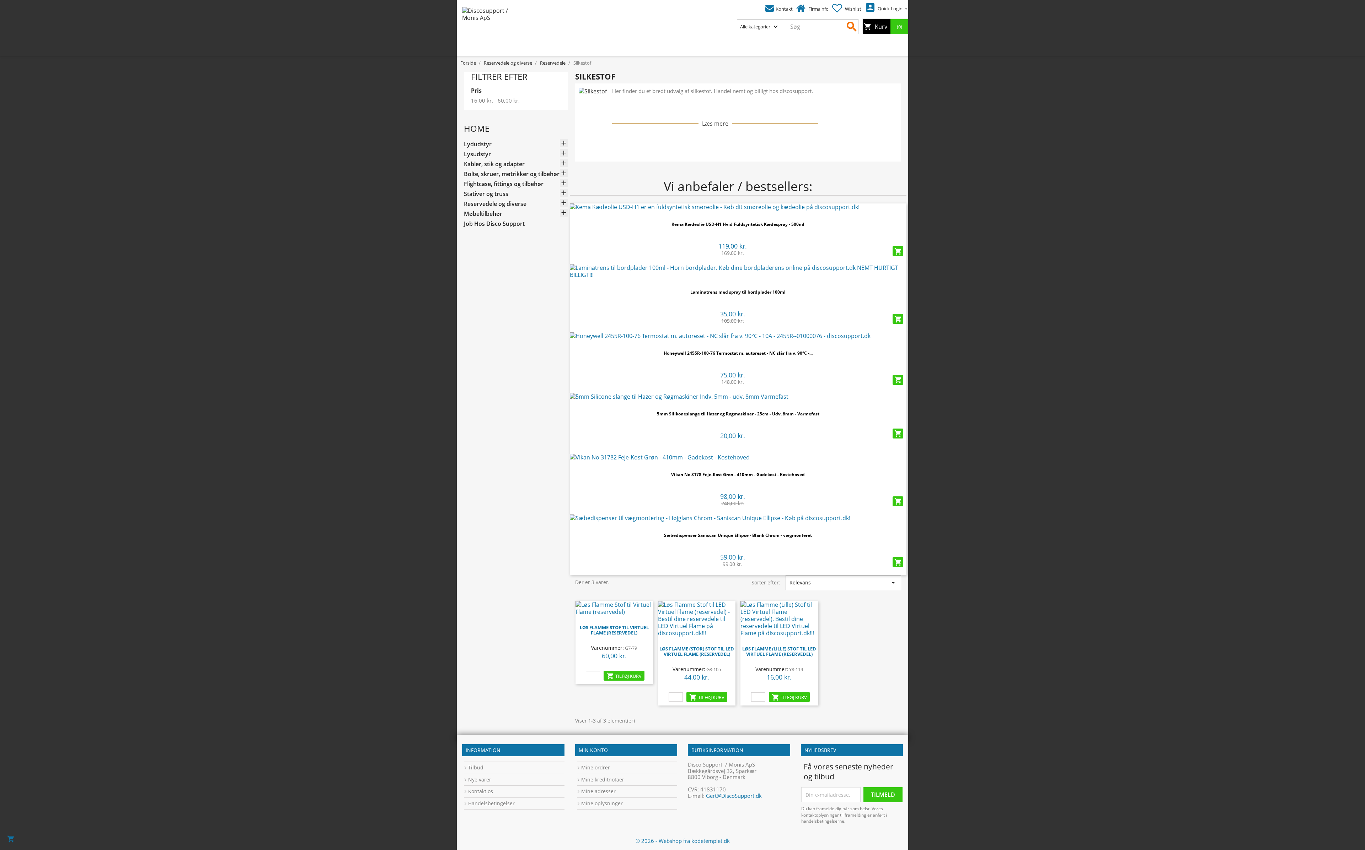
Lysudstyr (477, 154)
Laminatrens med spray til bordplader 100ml (738, 292)
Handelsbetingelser (491, 803)
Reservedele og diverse (495, 204)
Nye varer (479, 779)
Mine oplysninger (602, 803)
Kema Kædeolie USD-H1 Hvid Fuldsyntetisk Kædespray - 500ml (737, 224)
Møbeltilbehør (483, 214)
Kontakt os (480, 791)
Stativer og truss (486, 194)
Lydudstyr (478, 144)
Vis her (738, 204)
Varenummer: (607, 647)
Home (476, 128)
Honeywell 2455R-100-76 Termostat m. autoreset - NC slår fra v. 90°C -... (738, 353)
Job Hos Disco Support (494, 224)
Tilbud (475, 767)
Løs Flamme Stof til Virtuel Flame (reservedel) (614, 630)
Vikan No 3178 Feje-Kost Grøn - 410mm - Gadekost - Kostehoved (738, 475)
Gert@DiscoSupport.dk (734, 795)
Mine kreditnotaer (602, 779)
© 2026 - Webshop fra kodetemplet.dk (683, 840)
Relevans (843, 583)
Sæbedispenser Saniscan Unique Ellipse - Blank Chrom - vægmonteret (738, 535)
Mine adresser (598, 791)
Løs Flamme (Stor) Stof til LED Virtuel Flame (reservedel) (696, 651)
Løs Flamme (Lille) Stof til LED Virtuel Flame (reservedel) (779, 651)
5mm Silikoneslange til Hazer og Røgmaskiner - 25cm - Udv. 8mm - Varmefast (738, 414)
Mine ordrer (595, 767)
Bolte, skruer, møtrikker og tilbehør (512, 174)
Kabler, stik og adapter (494, 164)
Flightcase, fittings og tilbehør (504, 184)
